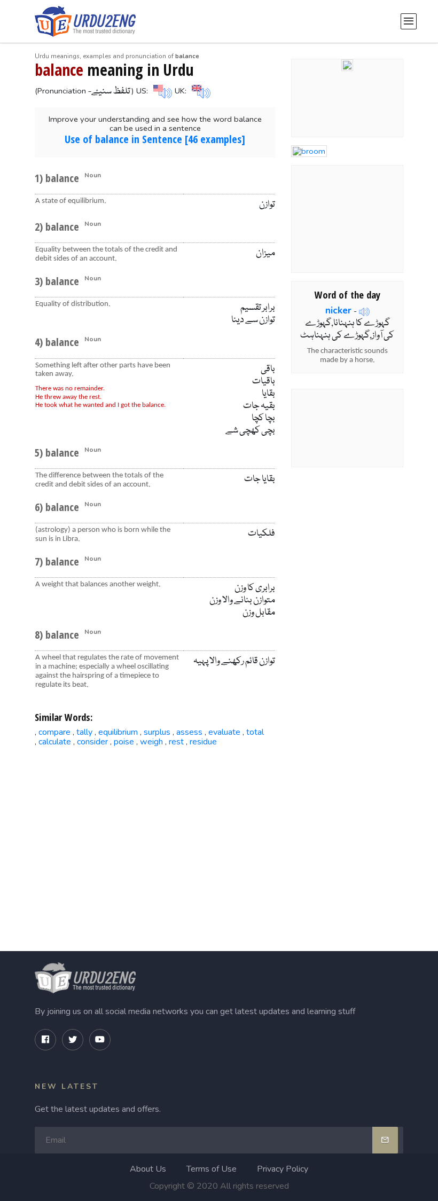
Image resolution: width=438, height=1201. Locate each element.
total (255, 732)
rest (176, 742)
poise (124, 742)
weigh (151, 742)
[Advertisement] (155, 837)
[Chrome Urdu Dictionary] (347, 64)
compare (54, 732)
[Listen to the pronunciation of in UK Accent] (200, 90)
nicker (338, 310)
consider (92, 742)
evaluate (224, 732)
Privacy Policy (282, 1169)
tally (84, 732)
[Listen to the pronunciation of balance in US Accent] (161, 90)
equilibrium (118, 732)
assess (189, 732)
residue (203, 742)
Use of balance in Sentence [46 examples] (155, 139)
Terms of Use (211, 1169)
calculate (54, 742)
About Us (148, 1169)
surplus (157, 732)
